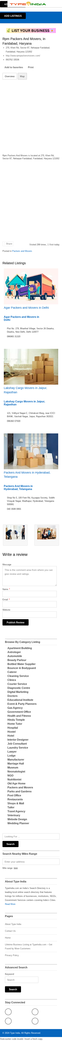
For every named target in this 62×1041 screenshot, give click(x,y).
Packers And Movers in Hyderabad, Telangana (27, 474)
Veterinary (13, 815)
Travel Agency (16, 811)
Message (6, 564)
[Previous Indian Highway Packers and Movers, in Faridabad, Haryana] (15, 535)
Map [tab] (22, 76)
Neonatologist (16, 771)
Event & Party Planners (22, 703)
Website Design (17, 819)
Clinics (11, 680)
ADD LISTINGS (13, 15)
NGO (10, 775)
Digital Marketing (17, 692)
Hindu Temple (16, 719)
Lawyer (12, 751)
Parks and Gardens (19, 791)
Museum (12, 767)
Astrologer (14, 652)
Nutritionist (14, 779)
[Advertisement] (31, 115)
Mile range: (7, 868)
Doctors (12, 695)
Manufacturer (15, 759)
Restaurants (15, 799)
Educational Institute (20, 699)
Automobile (14, 656)
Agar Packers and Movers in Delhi (26, 307)
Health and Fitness (19, 715)
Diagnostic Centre (18, 688)
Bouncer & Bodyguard (21, 668)
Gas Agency (15, 707)
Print (31, 67)
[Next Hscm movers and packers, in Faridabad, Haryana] (46, 535)
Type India (15, 1033)
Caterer (12, 672)
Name (6, 589)
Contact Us (10, 931)
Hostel (11, 731)
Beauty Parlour (16, 660)
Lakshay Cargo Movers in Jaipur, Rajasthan (25, 390)
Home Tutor (14, 723)
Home (8, 938)
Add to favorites (13, 67)
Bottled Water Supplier (21, 664)
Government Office (19, 711)
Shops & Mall (15, 803)
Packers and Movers (22, 251)
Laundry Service (17, 747)
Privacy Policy (12, 955)
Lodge (11, 755)
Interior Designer (17, 739)
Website (6, 610)
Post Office (14, 795)
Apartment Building (19, 648)
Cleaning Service (18, 676)
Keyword (9, 974)
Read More (10, 904)
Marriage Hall (15, 763)
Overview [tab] (10, 76)
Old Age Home (16, 783)
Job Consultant (17, 743)
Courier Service (17, 684)
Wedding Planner (18, 823)
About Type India (13, 924)
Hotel (10, 735)
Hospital (12, 727)
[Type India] (28, 3)
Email (6, 599)
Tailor (10, 807)
